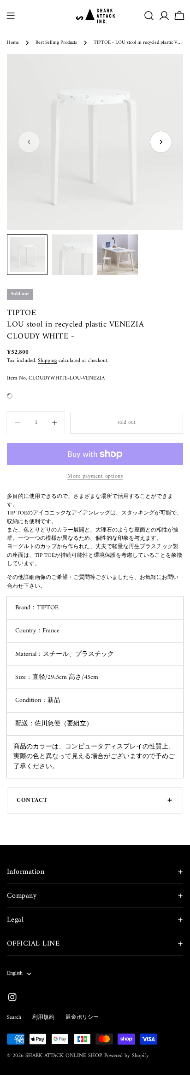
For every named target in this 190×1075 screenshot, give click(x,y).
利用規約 (43, 1017)
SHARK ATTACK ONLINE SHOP (63, 1056)
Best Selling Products (56, 42)
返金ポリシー (82, 1017)
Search (14, 1017)
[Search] (149, 15)
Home (13, 42)
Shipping (47, 361)
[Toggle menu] (10, 15)
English (15, 973)
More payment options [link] (95, 477)
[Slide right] (161, 142)
